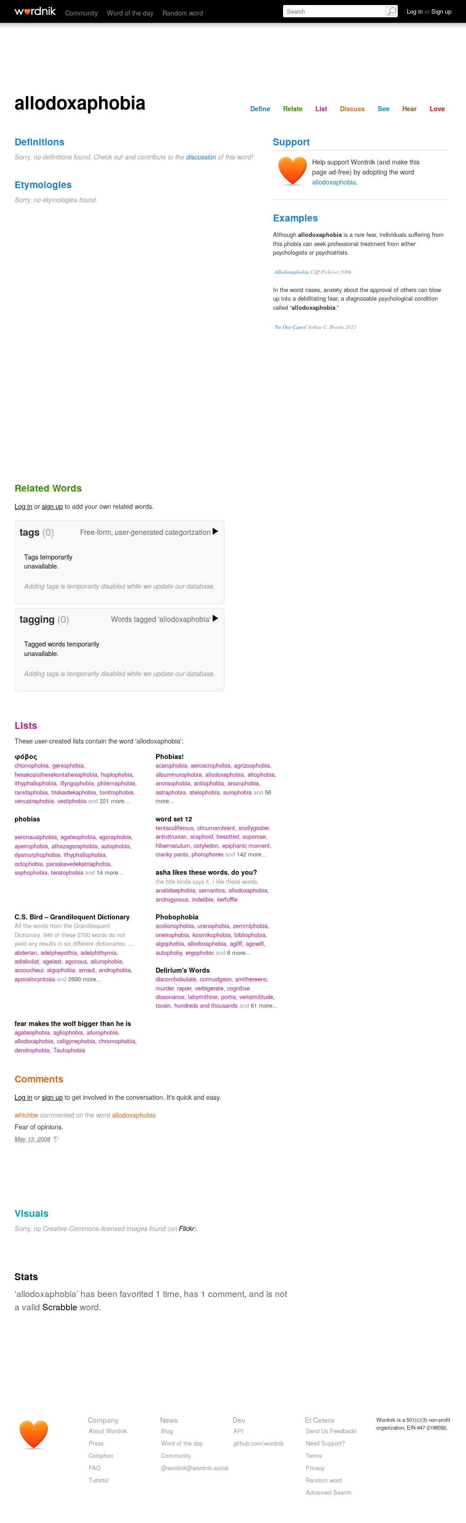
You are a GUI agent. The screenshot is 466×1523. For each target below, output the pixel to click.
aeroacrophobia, (212, 765)
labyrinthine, (204, 996)
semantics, (213, 890)
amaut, (89, 969)
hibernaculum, (175, 845)
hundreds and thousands (206, 1005)
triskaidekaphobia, (75, 792)
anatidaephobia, (177, 890)
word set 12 (174, 818)
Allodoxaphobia (292, 271)
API (238, 1430)
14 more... (109, 872)
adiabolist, (29, 961)
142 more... (252, 854)
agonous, (78, 961)
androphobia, (115, 969)
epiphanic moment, (247, 845)
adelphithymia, (99, 952)
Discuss (352, 108)
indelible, (204, 899)
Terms (314, 1455)
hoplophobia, (117, 774)
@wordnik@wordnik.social (194, 1467)
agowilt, (256, 943)
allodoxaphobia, (226, 774)
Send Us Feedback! (331, 1430)
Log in (23, 506)
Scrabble (59, 1306)
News (169, 1420)
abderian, (28, 952)
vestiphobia (72, 800)
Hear (409, 108)
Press (96, 1443)
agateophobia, (80, 836)
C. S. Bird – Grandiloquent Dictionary (72, 916)
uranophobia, (215, 925)
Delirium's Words (183, 969)
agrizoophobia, (253, 765)
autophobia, (116, 845)
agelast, (54, 961)
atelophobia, (206, 792)
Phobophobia (177, 916)
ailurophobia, (107, 961)
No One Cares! (291, 326)
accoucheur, (31, 969)
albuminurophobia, (180, 774)
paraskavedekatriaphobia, (79, 863)
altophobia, (262, 774)
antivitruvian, (173, 836)
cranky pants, (174, 854)
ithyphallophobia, (37, 783)
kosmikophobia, (213, 934)
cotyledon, (208, 845)
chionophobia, (33, 765)
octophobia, (30, 863)
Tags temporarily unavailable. (48, 561)
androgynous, (174, 899)
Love (437, 108)
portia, (230, 996)
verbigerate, (211, 988)
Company (103, 1420)
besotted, (230, 836)
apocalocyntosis (36, 978)
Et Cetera (319, 1420)
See (384, 108)
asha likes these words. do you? (206, 872)
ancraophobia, (175, 783)
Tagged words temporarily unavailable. (61, 648)
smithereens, (251, 978)
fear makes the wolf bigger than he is (73, 1023)
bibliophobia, (250, 934)
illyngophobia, (78, 783)
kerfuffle (227, 899)
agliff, (238, 943)
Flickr (186, 1228)
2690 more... (84, 978)
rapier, (186, 988)
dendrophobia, (34, 1050)
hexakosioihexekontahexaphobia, (58, 774)
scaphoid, (203, 836)
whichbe (26, 1114)
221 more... (115, 800)
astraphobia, (172, 792)
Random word (182, 12)
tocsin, (165, 1005)
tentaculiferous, (176, 827)
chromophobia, (118, 1040)
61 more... (264, 1005)
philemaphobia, (117, 783)
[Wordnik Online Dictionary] (35, 11)
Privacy (315, 1467)
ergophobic (201, 952)
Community (81, 12)
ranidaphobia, (33, 792)
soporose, (255, 836)
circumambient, (217, 827)
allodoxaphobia (334, 181)
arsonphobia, (244, 783)
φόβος (26, 756)
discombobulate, (178, 978)
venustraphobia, (36, 800)
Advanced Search (328, 1492)
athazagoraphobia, (76, 845)
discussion (201, 156)
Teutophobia (69, 1050)
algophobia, (63, 969)
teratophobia (68, 872)
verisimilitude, (257, 996)
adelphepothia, (61, 952)
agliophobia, (69, 1032)
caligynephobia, (78, 1040)
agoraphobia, (116, 836)
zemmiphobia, (251, 925)
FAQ (95, 1467)
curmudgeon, (217, 978)
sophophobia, (33, 872)
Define (260, 108)
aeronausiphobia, (38, 836)
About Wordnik (108, 1430)
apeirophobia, (33, 845)
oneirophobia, (174, 934)
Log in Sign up (429, 11)
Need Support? (325, 1443)
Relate (293, 108)
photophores (208, 854)
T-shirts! (99, 1480)
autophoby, (171, 952)
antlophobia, (211, 783)
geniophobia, (69, 765)
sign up (52, 506)
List (321, 108)
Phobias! (170, 756)
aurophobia (238, 792)
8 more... (239, 952)
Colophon (101, 1455)
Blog (167, 1430)
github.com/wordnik (258, 1443)
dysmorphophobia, (39, 854)
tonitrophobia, (117, 792)
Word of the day (130, 12)
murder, (166, 988)
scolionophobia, (177, 925)
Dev (239, 1420)
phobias (27, 818)
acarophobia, (173, 765)
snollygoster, (254, 827)
